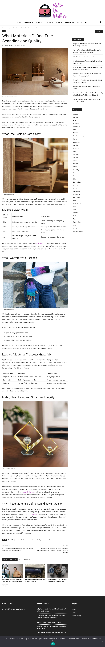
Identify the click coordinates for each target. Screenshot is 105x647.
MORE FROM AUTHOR (26, 559)
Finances (76, 151)
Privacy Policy (76, 616)
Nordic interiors (40, 243)
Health (79, 22)
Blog (9, 28)
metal (16, 539)
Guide (75, 160)
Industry (76, 170)
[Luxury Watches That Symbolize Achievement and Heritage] (57, 571)
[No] (102, 642)
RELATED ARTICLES (9, 559)
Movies (75, 185)
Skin (74, 210)
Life (74, 179)
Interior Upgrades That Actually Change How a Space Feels (87, 62)
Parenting (69, 22)
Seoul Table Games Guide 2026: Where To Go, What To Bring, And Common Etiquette (88, 94)
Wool (50, 539)
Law (74, 176)
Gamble (76, 154)
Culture (75, 139)
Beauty (75, 114)
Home (19, 22)
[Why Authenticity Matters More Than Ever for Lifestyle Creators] (12, 571)
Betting (75, 117)
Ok (53, 644)
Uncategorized (78, 231)
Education (76, 142)
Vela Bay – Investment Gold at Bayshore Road (86, 87)
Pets (74, 200)
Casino (75, 133)
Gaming (76, 157)
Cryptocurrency (78, 136)
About (74, 609)
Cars (74, 130)
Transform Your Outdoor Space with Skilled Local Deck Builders (87, 81)
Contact (74, 612)
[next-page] (7, 585)
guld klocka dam (29, 492)
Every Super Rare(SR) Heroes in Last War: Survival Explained (86, 100)
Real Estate (77, 203)
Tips (86, 22)
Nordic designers (32, 514)
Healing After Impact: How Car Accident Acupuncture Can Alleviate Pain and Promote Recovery (52, 550)
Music (75, 188)
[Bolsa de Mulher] (52, 11)
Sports (75, 213)
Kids (74, 173)
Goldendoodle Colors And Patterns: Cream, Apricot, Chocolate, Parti (87, 75)
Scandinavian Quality (35, 539)
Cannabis (76, 127)
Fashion (39, 22)
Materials (10, 539)
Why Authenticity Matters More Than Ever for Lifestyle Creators (87, 45)
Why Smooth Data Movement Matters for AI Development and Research (17, 549)
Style (74, 216)
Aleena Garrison (8, 45)
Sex (74, 207)
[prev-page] (3, 585)
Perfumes (49, 22)
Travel (75, 228)
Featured (76, 148)
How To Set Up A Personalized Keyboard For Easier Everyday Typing (87, 68)
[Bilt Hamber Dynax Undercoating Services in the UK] (35, 571)
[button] (100, 22)
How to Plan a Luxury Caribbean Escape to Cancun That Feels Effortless (87, 51)
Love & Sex (76, 182)
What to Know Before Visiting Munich (85, 57)
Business (58, 22)
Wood (44, 539)
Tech (74, 219)
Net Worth (28, 22)
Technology (77, 222)
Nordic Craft (24, 539)
